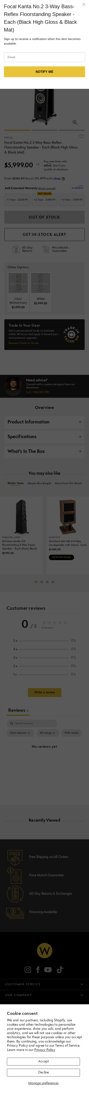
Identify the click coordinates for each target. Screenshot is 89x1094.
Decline (43, 1072)
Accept (43, 1061)
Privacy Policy (44, 1050)
